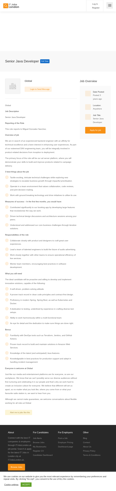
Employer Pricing (65, 442)
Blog (85, 438)
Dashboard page (65, 447)
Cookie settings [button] (11, 485)
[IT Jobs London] (11, 4)
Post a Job (62, 438)
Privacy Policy (89, 451)
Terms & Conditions (91, 455)
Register (96, 8)
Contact (86, 442)
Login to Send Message (40, 89)
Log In (95, 4)
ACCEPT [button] (26, 485)
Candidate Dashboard (43, 455)
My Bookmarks (39, 447)
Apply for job (95, 130)
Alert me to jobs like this (20, 412)
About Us (87, 447)
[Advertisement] (58, 31)
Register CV (38, 451)
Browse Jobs (16, 467)
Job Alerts (37, 438)
